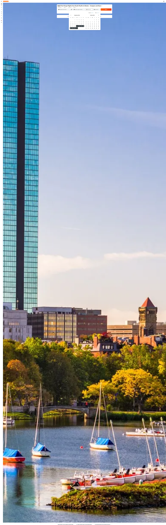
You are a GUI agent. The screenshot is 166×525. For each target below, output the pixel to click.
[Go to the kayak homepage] (6, 1)
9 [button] (96, 21)
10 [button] (98, 21)
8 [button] (94, 21)
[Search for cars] (1, 7)
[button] (1, 1)
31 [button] (98, 28)
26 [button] (88, 28)
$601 (59, 6)
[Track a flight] (1, 15)
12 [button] (83, 21)
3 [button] (98, 19)
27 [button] (70, 28)
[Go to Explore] (1, 14)
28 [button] (72, 28)
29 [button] (94, 28)
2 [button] (96, 19)
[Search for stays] (1, 6)
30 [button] (96, 28)
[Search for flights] (1, 4)
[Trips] (1, 18)
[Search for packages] (1, 9)
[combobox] (60, 7)
